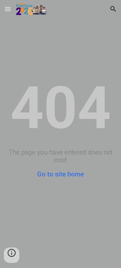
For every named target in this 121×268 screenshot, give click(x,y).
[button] (7, 9)
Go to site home (60, 174)
